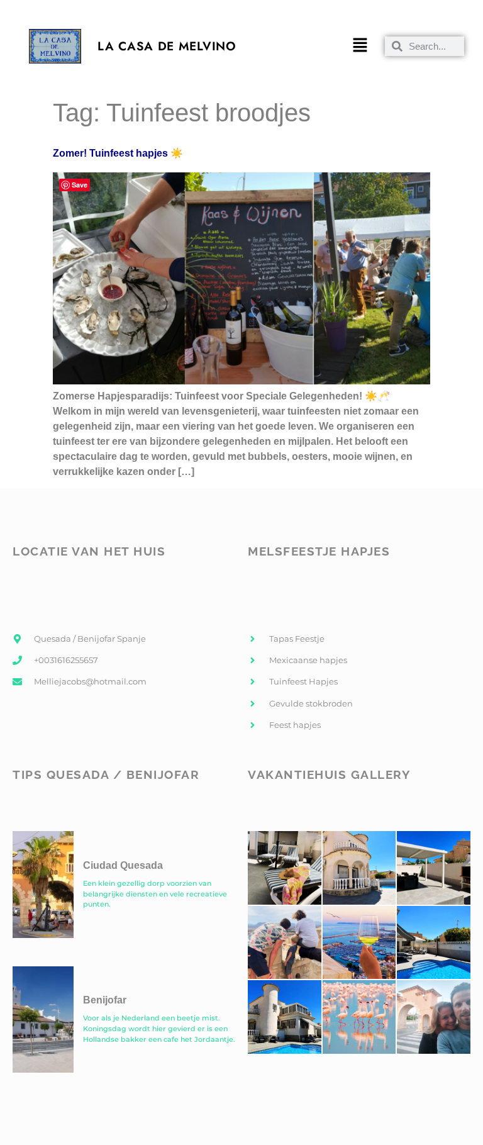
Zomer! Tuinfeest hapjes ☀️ (118, 153)
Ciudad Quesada (123, 865)
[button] (359, 46)
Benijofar (104, 1000)
